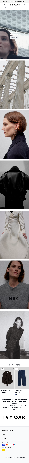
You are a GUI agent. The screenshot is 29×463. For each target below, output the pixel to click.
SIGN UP (14, 409)
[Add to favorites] (13, 368)
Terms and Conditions (19, 457)
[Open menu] (1, 4)
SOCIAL (4, 438)
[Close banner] (27, 1)
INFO (3, 434)
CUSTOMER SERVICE (7, 430)
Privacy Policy (8, 457)
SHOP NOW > (14, 37)
